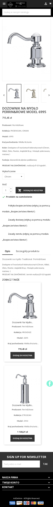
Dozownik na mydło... (22, 322)
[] (45, 9)
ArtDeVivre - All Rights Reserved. (26, 498)
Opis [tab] (7, 251)
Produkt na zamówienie (17, 196)
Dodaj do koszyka (30, 190)
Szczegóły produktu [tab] (27, 251)
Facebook (50, 383)
